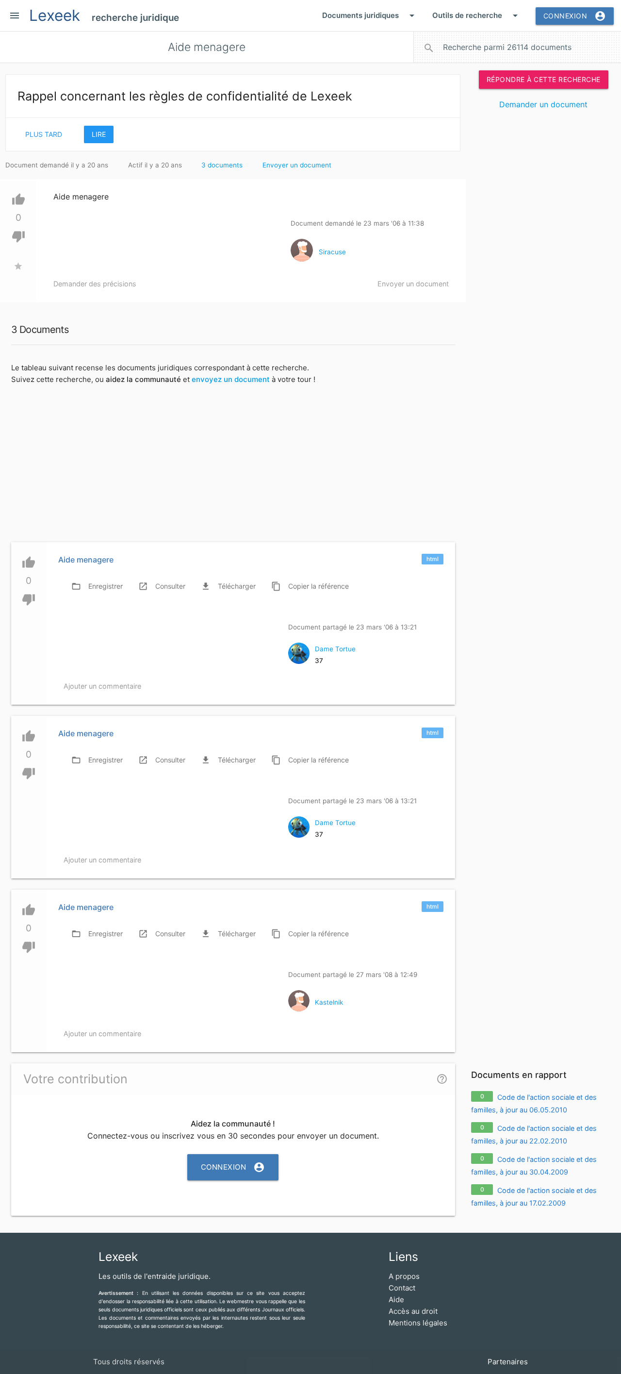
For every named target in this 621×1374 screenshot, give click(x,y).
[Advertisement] (543, 266)
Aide (396, 1299)
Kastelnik (329, 1002)
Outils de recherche (476, 15)
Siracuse (332, 252)
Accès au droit (413, 1311)
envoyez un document (231, 379)
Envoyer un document (296, 165)
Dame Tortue (335, 649)
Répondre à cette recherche (544, 79)
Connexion (574, 16)
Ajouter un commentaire (102, 686)
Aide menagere (86, 559)
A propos (404, 1276)
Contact (402, 1287)
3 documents (222, 165)
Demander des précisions (94, 284)
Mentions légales (418, 1322)
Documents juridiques (370, 15)
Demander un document (543, 104)
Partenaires (508, 1361)
